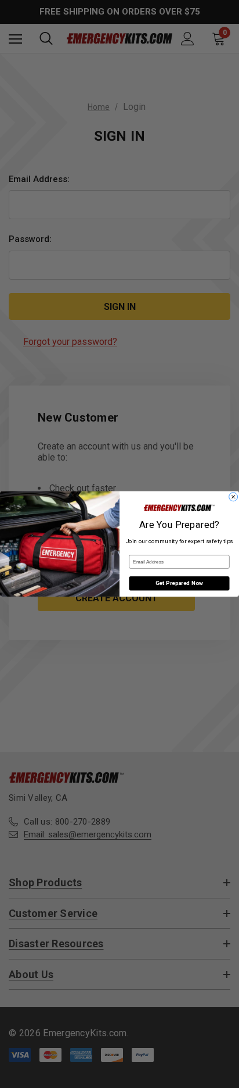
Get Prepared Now (179, 583)
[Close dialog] (233, 497)
